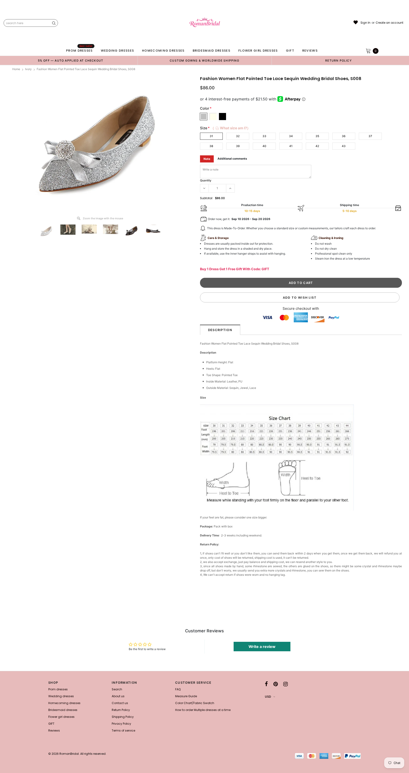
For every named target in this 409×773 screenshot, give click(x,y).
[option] (71, 60)
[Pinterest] (275, 684)
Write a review (262, 646)
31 (211, 136)
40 (264, 146)
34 (291, 136)
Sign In (365, 23)
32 (238, 136)
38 (211, 146)
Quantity (205, 180)
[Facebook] (266, 684)
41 (291, 146)
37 (370, 136)
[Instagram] (285, 684)
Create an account (389, 23)
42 (317, 146)
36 (344, 136)
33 (264, 136)
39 (238, 146)
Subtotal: (206, 198)
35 (317, 136)
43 (344, 146)
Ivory (28, 69)
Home (16, 69)
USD (268, 696)
